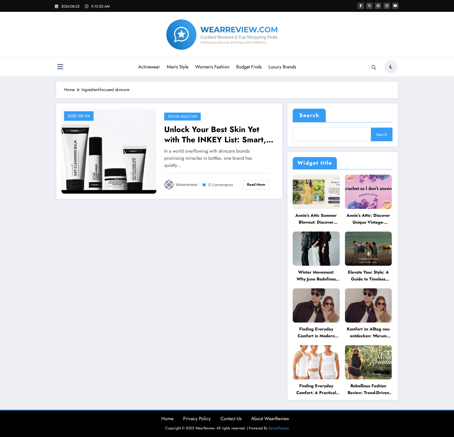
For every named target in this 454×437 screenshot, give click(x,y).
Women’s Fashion (212, 66)
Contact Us (230, 418)
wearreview (186, 184)
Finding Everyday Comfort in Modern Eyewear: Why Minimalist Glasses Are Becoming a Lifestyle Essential (316, 332)
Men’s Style (177, 66)
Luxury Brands (282, 66)
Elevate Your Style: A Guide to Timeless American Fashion (368, 276)
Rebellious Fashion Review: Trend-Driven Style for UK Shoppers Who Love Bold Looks (368, 389)
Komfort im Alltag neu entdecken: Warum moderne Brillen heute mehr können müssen (368, 332)
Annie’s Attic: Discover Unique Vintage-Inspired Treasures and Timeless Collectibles (368, 219)
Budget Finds (249, 66)
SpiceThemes (279, 428)
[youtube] (395, 6)
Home (167, 418)
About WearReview (270, 418)
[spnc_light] (391, 66)
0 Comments (220, 185)
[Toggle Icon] (60, 67)
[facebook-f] (361, 6)
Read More (256, 184)
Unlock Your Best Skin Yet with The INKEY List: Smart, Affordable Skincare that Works (215, 134)
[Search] (373, 67)
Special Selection (182, 116)
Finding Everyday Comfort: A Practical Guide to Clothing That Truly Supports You (316, 389)
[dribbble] (378, 6)
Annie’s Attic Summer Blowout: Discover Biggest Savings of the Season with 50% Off (316, 219)
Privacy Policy (197, 418)
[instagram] (387, 6)
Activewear (149, 66)
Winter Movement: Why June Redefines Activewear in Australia (316, 276)
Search (309, 115)
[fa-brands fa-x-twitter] (369, 6)
